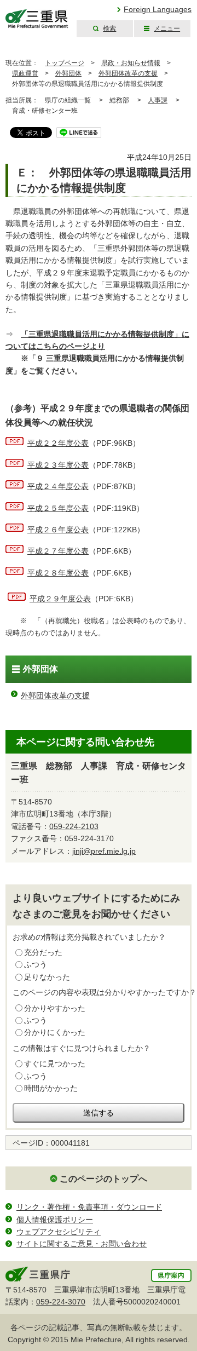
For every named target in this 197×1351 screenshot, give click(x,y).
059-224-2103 (74, 826)
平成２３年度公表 (58, 465)
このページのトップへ (103, 1178)
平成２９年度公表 (60, 598)
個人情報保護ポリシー (54, 1219)
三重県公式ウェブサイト (36, 18)
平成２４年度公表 (58, 486)
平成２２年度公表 (58, 443)
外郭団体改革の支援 (128, 73)
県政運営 (25, 73)
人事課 (157, 100)
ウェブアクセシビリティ (58, 1231)
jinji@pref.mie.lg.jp (104, 851)
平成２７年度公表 (58, 551)
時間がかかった (51, 1088)
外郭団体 (68, 73)
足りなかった (47, 977)
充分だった (43, 952)
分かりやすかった (54, 1008)
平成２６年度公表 (58, 529)
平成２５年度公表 (58, 508)
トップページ (64, 63)
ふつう (35, 964)
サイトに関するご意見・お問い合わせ (81, 1243)
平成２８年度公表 (58, 572)
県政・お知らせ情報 (130, 63)
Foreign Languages (158, 9)
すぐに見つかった (54, 1063)
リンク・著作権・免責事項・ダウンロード (89, 1207)
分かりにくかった (54, 1032)
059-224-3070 (60, 1301)
